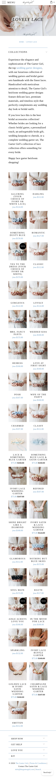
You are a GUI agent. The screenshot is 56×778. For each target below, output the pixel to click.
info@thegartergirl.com (24, 769)
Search (38, 769)
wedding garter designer (29, 67)
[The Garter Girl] (28, 2)
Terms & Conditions (38, 763)
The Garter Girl (21, 763)
